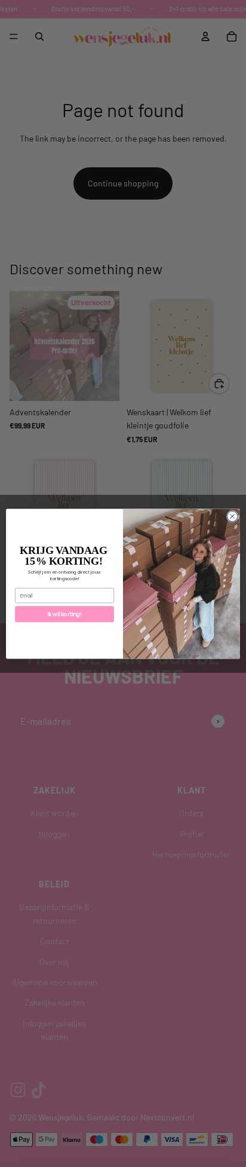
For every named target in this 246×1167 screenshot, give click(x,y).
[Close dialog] (232, 516)
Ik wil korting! (64, 614)
